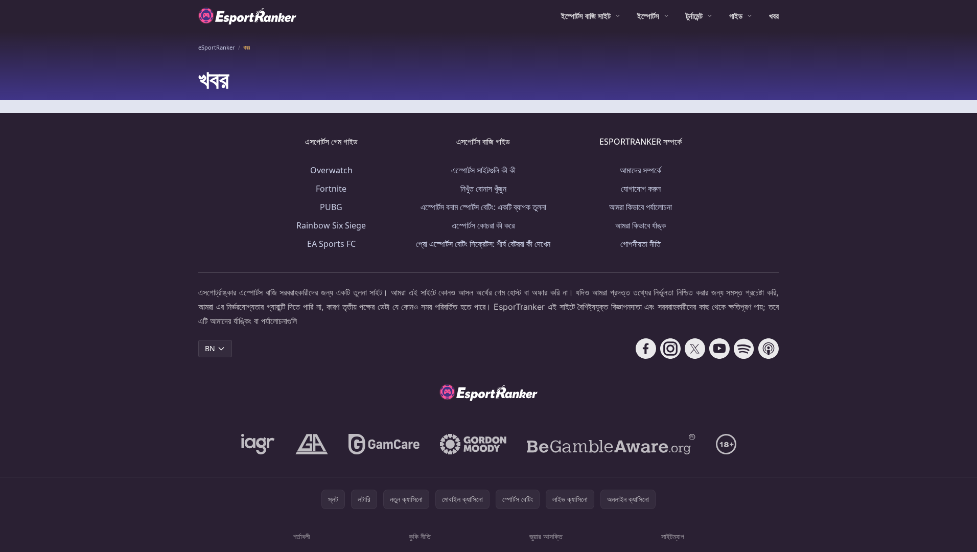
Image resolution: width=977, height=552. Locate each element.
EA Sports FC (331, 243)
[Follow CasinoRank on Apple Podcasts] (768, 348)
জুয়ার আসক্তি (546, 536)
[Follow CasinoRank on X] (695, 348)
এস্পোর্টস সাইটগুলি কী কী (483, 170)
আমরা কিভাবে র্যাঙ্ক (640, 225)
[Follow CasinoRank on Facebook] (646, 348)
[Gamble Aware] (611, 444)
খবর (774, 16)
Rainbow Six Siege (331, 225)
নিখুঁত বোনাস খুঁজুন (483, 188)
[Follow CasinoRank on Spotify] (744, 348)
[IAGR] (258, 444)
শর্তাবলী (301, 536)
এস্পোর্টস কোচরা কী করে (483, 225)
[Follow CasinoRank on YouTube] (719, 348)
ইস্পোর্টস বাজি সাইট (586, 16)
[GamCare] (384, 444)
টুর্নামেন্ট (694, 16)
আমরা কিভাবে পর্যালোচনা (640, 207)
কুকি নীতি (420, 536)
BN (210, 348)
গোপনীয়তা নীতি (640, 243)
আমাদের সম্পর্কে (640, 170)
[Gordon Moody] (473, 444)
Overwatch (331, 170)
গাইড (735, 16)
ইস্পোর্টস (648, 16)
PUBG (331, 207)
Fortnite (331, 188)
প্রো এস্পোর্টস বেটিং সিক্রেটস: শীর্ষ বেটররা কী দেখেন (483, 243)
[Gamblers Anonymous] (311, 444)
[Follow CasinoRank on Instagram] (670, 348)
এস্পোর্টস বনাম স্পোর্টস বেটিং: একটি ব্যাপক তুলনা (483, 207)
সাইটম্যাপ (672, 536)
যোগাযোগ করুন (641, 188)
